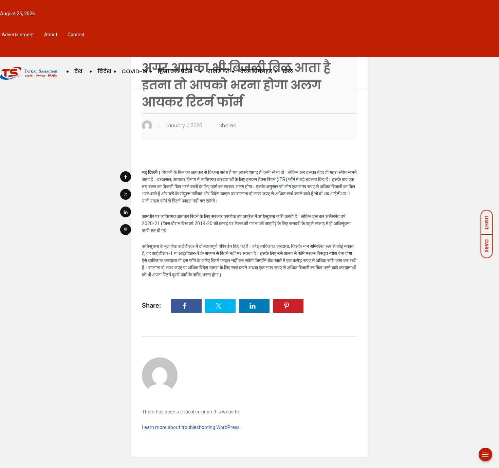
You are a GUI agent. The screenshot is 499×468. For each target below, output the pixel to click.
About (50, 34)
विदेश (104, 71)
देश (78, 71)
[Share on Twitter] (125, 194)
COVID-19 (134, 71)
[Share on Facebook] (125, 176)
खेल (287, 71)
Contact (76, 34)
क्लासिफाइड (256, 71)
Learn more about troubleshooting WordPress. (191, 427)
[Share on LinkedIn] (125, 212)
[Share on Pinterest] (125, 229)
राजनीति (218, 71)
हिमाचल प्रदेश (175, 71)
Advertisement (18, 34)
